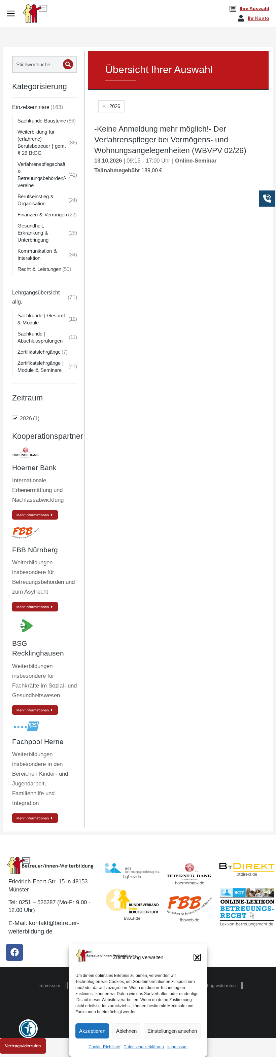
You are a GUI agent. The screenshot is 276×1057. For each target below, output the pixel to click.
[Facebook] (14, 952)
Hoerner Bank (34, 467)
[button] (197, 957)
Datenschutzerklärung (144, 1047)
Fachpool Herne (38, 741)
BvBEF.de (132, 918)
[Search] (68, 64)
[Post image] (25, 452)
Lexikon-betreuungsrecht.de (246, 924)
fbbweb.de (189, 920)
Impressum (177, 1047)
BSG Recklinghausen (38, 648)
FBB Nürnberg (35, 550)
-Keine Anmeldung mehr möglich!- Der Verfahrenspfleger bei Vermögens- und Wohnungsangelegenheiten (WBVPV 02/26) (170, 140)
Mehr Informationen (32, 515)
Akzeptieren (92, 1031)
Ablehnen (126, 1031)
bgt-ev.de (132, 876)
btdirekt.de (247, 874)
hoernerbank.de (189, 883)
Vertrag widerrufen (23, 1046)
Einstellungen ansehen (172, 1031)
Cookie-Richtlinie (104, 1047)
